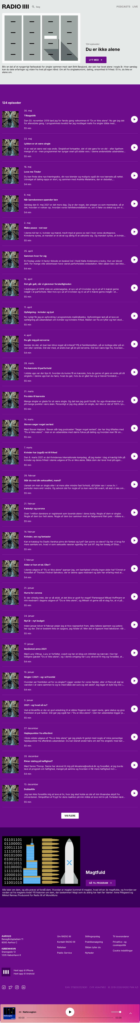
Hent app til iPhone (23, 970)
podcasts (123, 6)
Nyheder (89, 952)
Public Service (64, 952)
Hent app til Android (24, 973)
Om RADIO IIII (64, 936)
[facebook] (4, 987)
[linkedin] (23, 987)
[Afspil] (134, 119)
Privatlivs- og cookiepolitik (119, 943)
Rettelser (61, 947)
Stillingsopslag (92, 936)
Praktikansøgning (94, 941)
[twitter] (10, 987)
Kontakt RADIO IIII (66, 941)
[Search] (72, 6)
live (135, 6)
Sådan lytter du (93, 947)
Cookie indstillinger (123, 950)
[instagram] (17, 987)
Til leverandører (121, 936)
